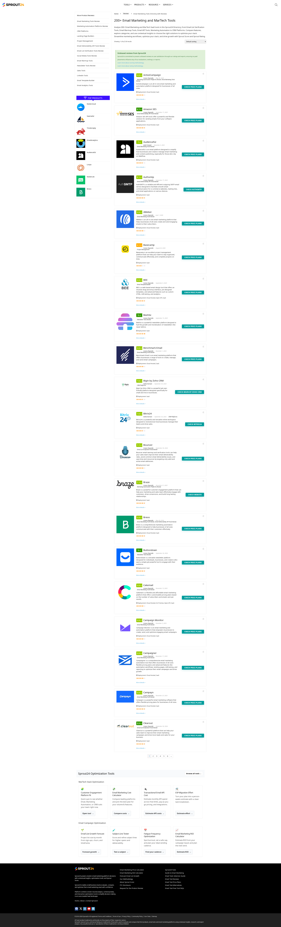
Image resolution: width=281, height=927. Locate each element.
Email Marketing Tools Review (88, 21)
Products (139, 4)
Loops (89, 164)
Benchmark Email (152, 347)
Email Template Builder (86, 80)
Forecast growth (90, 852)
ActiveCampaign (152, 74)
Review (126, 14)
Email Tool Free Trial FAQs (174, 888)
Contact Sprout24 (92, 901)
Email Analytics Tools (85, 85)
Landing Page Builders (85, 36)
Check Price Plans (193, 87)
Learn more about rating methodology (130, 66)
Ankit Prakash (147, 145)
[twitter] (80, 909)
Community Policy (137, 916)
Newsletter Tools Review (86, 65)
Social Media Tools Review (87, 56)
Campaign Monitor (153, 620)
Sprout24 (86, 916)
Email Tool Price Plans (173, 882)
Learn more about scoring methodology (130, 63)
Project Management (85, 41)
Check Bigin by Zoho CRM (189, 392)
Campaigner (150, 653)
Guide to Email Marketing (174, 873)
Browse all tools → (193, 773)
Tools (127, 4)
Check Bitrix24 (195, 424)
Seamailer (90, 116)
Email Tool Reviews (172, 879)
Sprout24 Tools (170, 870)
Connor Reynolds (148, 78)
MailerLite (90, 177)
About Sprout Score (127, 882)
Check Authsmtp (194, 189)
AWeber (147, 211)
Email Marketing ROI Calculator (131, 873)
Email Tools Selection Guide (175, 876)
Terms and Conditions (104, 916)
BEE (145, 279)
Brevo (89, 189)
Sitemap (154, 916)
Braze (146, 482)
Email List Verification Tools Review (90, 51)
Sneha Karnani (147, 384)
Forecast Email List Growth (129, 876)
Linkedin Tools (82, 75)
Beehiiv (147, 314)
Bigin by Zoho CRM (153, 380)
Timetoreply (91, 128)
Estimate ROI (184, 852)
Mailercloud (91, 104)
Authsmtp (148, 177)
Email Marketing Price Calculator (132, 870)
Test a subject (121, 852)
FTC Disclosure (125, 885)
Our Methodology (126, 879)
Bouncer (148, 444)
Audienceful (91, 152)
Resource (153, 4)
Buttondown (150, 550)
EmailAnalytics (92, 140)
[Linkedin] (93, 909)
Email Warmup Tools (85, 61)
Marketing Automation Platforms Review (92, 26)
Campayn (148, 692)
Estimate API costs (154, 813)
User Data (147, 916)
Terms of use (117, 916)
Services (167, 4)
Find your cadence (154, 852)
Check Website (195, 494)
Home (116, 14)
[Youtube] (89, 909)
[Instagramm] (85, 909)
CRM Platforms (82, 31)
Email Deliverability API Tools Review (91, 46)
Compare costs (121, 813)
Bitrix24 (147, 413)
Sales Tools (81, 70)
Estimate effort (185, 813)
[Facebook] (76, 909)
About (82, 901)
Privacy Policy (126, 916)
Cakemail (148, 585)
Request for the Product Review (131, 888)
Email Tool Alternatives (173, 885)
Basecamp (149, 244)
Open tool (88, 813)
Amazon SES (149, 109)
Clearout (148, 723)
